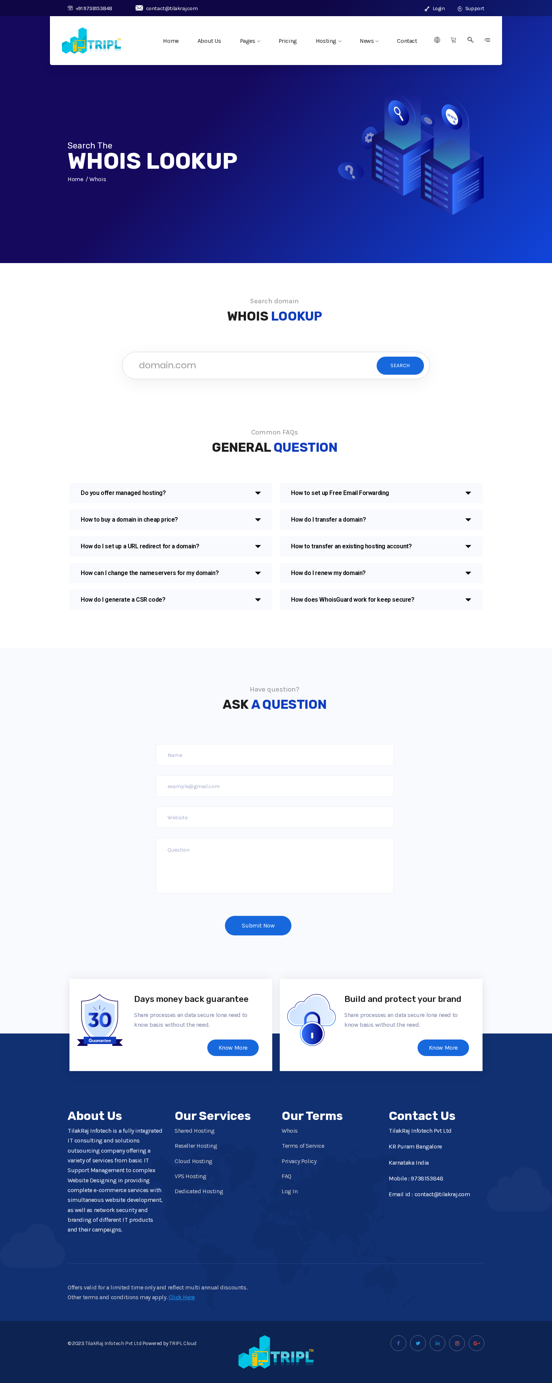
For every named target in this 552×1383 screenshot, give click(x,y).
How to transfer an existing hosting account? (351, 546)
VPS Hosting (191, 1176)
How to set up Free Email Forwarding (340, 492)
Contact (407, 40)
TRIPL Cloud (182, 1343)
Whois (290, 1130)
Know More (233, 1047)
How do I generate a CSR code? (123, 599)
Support (474, 8)
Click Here (182, 1297)
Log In (290, 1191)
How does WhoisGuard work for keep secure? (353, 599)
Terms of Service (303, 1145)
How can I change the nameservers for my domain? (150, 573)
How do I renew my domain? (328, 573)
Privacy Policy (299, 1161)
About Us (209, 40)
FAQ (286, 1176)
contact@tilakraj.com (172, 8)
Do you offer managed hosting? (123, 492)
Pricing (288, 40)
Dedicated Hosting (199, 1191)
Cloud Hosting (194, 1161)
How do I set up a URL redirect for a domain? (140, 546)
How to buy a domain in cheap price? (129, 519)
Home (170, 40)
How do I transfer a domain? (328, 519)
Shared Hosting (194, 1130)
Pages (247, 40)
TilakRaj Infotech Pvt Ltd (113, 1343)
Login (438, 8)
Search (400, 365)
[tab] (170, 493)
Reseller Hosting (196, 1145)
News (367, 40)
